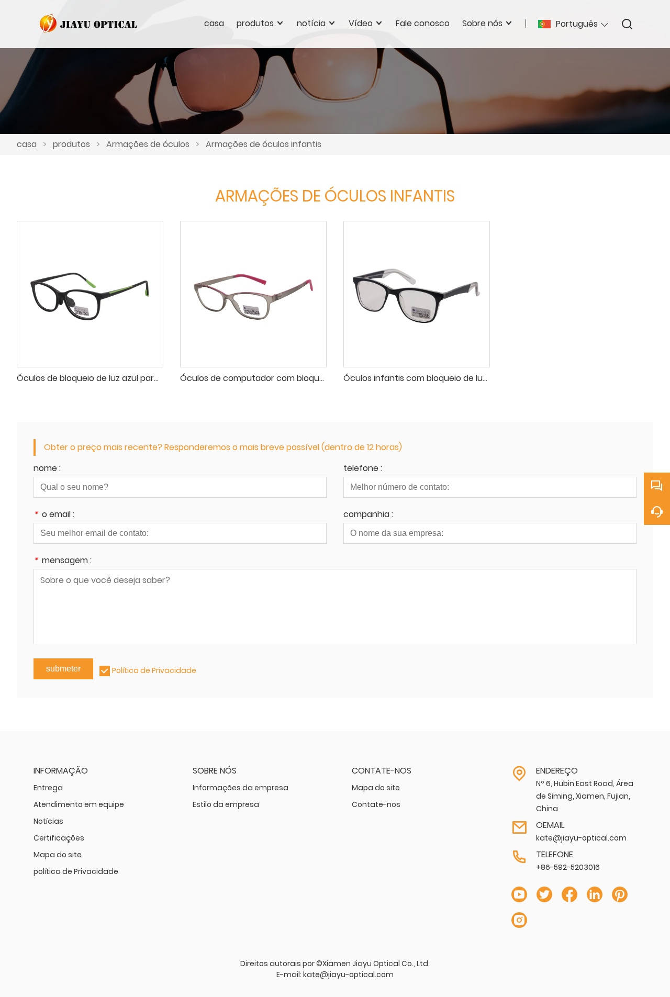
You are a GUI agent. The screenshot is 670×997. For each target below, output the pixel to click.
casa (27, 144)
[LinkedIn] (594, 894)
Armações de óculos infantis (263, 144)
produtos (71, 144)
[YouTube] (519, 894)
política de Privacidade (76, 871)
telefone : (362, 469)
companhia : (368, 515)
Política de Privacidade (154, 670)
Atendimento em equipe (79, 804)
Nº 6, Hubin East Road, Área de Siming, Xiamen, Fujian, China (584, 796)
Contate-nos (376, 804)
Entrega (48, 787)
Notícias (48, 821)
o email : (54, 515)
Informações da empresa (240, 787)
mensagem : (63, 561)
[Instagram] (519, 920)
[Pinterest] (619, 894)
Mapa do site (58, 854)
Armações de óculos (147, 144)
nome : (47, 469)
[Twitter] (544, 894)
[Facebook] (569, 894)
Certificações (59, 838)
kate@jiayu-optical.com (581, 838)
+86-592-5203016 (568, 867)
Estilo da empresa (226, 804)
